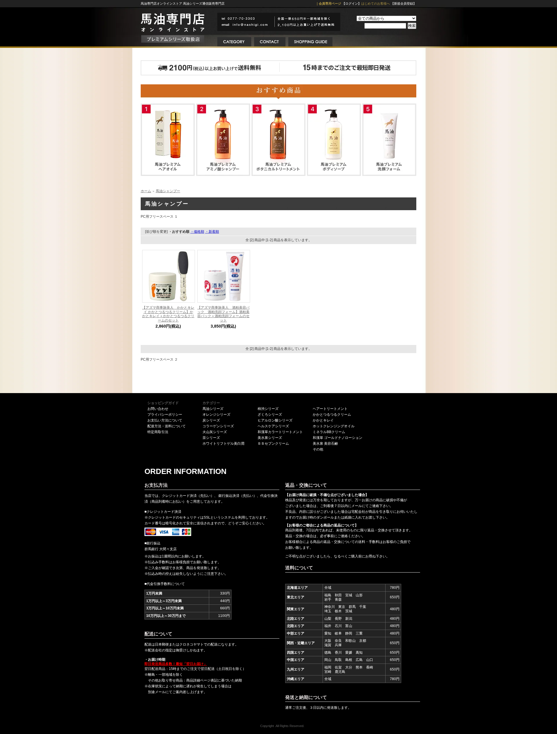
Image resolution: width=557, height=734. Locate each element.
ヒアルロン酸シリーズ (275, 420)
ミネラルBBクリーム (329, 432)
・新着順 (212, 232)
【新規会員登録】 (403, 3)
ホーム (146, 191)
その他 (318, 449)
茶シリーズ (211, 438)
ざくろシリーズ (270, 415)
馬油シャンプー (168, 191)
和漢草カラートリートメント (280, 432)
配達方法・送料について (166, 426)
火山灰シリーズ (214, 432)
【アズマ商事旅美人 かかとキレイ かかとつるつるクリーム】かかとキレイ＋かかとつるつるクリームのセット (168, 314)
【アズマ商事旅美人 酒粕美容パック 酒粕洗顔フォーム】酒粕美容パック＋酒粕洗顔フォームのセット (223, 314)
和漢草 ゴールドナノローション (337, 438)
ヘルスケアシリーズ (273, 426)
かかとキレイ (323, 420)
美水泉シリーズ (270, 438)
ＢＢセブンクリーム (273, 444)
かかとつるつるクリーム (332, 415)
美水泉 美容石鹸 (325, 444)
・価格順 (197, 232)
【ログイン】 (351, 3)
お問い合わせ (157, 409)
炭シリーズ (211, 420)
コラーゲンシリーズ (218, 426)
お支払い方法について (164, 420)
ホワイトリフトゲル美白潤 (223, 444)
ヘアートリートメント (330, 409)
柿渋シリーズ (268, 409)
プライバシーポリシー (164, 415)
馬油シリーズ (212, 409)
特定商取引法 (157, 432)
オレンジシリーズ (216, 415)
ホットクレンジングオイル (334, 426)
